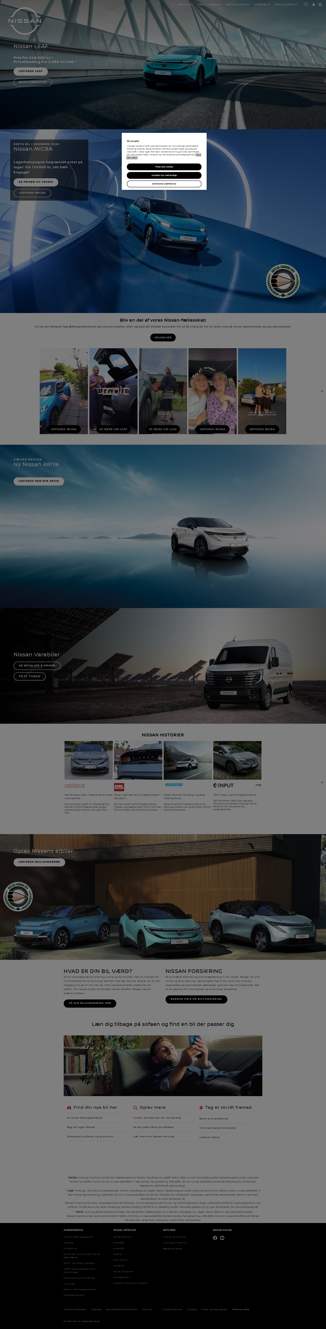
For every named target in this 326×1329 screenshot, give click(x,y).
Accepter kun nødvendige (164, 175)
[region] (164, 161)
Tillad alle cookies (164, 167)
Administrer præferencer (164, 184)
